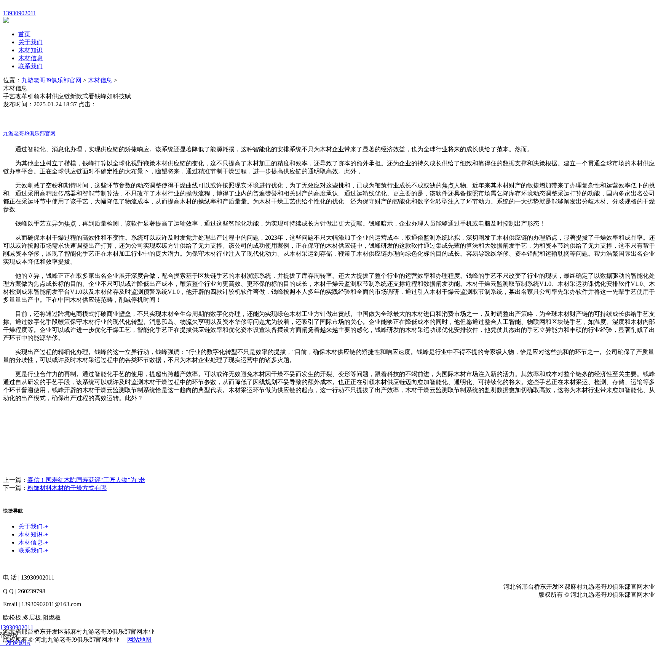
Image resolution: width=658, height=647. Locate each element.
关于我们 (30, 42)
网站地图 (139, 639)
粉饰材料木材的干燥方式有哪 (67, 488)
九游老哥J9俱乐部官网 (51, 80)
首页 (24, 34)
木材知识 (30, 50)
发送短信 (18, 642)
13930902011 (17, 627)
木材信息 (30, 58)
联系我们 (30, 66)
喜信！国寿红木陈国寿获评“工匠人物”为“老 (86, 480)
